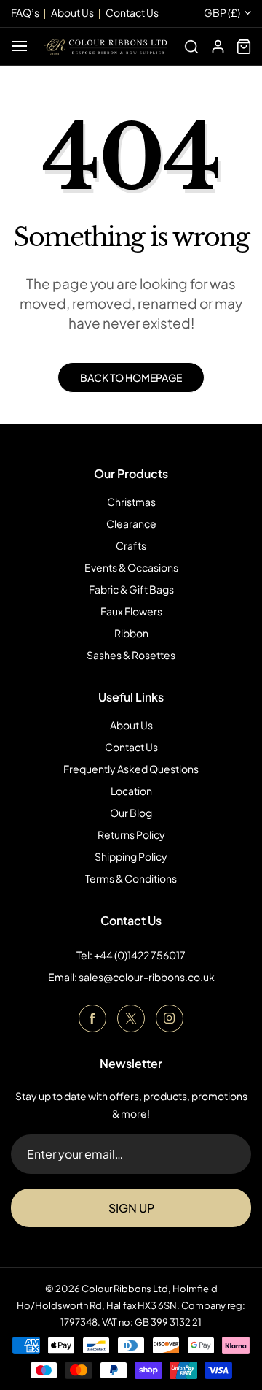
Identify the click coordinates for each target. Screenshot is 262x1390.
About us (72, 12)
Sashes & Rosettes (131, 654)
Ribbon (131, 633)
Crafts (131, 545)
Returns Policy (131, 834)
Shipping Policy (131, 856)
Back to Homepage (131, 377)
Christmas (131, 501)
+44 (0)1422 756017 (140, 954)
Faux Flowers (131, 611)
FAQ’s (25, 12)
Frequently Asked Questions (131, 768)
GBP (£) (222, 13)
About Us (131, 725)
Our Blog (131, 812)
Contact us (132, 12)
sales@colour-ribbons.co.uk (147, 976)
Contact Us (131, 746)
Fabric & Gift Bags (131, 589)
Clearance (131, 523)
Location (131, 790)
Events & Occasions (131, 567)
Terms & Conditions (131, 878)
